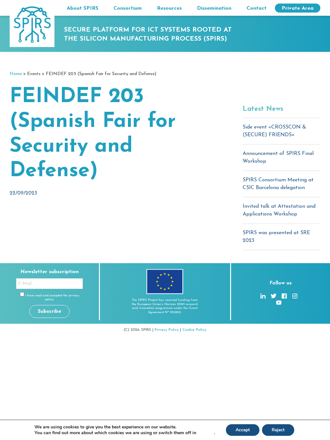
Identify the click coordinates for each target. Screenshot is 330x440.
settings (206, 433)
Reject (278, 430)
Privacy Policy (167, 330)
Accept (243, 430)
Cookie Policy (194, 330)
